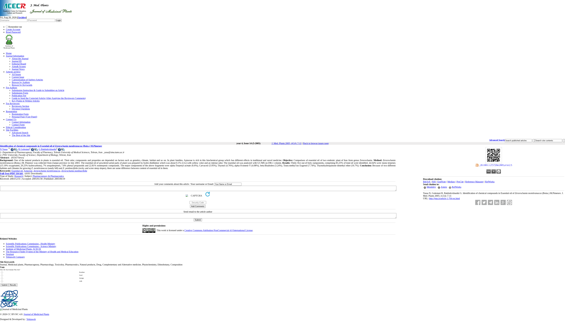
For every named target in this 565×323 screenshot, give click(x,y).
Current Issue (18, 77)
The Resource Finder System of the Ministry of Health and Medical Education (42, 251)
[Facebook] (477, 202)
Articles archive (13, 72)
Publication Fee (19, 95)
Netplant (10, 254)
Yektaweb (31, 319)
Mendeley (431, 187)
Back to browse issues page (316, 143)
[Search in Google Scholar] (12, 150)
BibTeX (427, 181)
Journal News (18, 69)
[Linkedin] (496, 202)
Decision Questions (21, 109)
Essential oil (17, 171)
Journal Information (15, 56)
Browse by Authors (21, 82)
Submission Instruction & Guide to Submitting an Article (38, 90)
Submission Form (20, 93)
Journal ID (17, 61)
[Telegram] (490, 202)
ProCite (460, 181)
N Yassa (4, 149)
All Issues (16, 74)
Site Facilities (12, 130)
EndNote (441, 181)
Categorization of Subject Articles (27, 79)
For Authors (11, 87)
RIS (434, 181)
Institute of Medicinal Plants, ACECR (23, 249)
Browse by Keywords (22, 85)
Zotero (444, 187)
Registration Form (20, 114)
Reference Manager (474, 181)
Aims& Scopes (19, 66)
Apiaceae (28, 171)
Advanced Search (20, 132)
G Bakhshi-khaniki (47, 149)
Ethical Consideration (16, 127)
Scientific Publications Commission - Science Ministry (31, 246)
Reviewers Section (20, 106)
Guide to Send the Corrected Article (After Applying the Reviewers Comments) (49, 98)
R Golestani (23, 149)
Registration (11, 111)
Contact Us (11, 119)
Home (9, 53)
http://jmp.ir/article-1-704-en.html (444, 198)
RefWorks (490, 181)
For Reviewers (13, 103)
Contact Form (18, 124)
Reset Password (13, 32)
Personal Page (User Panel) (24, 117)
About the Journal (20, 58)
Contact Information (21, 122)
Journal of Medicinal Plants (36, 314)
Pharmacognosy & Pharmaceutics (48, 176)
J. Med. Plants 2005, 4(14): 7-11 (286, 143)
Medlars (451, 181)
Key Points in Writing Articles (26, 101)
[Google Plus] (503, 202)
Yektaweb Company (15, 257)
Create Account (13, 29)
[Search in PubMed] (15, 150)
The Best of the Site (21, 135)
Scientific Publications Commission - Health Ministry (30, 243)
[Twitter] (484, 202)
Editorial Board (19, 64)
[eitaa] (509, 202)
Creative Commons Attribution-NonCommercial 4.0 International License (218, 230)
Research (18, 176)
